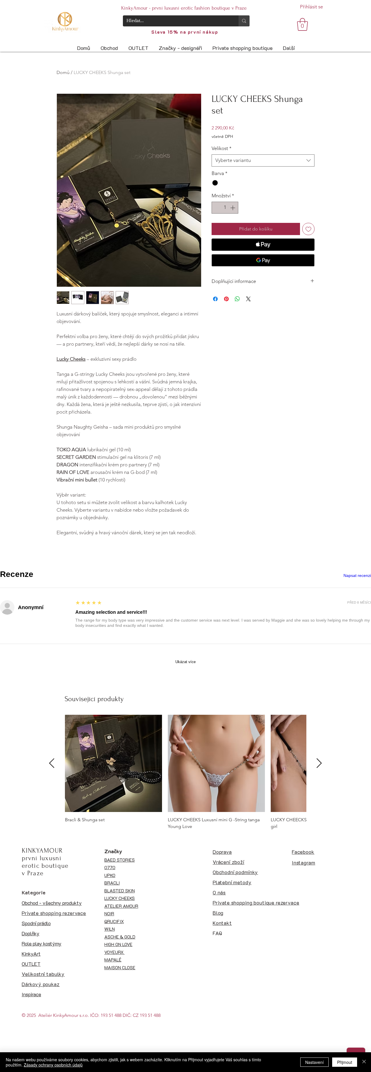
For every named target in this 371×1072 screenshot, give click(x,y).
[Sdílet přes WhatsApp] (237, 298)
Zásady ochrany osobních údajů (53, 1065)
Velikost (222, 148)
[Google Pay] (263, 260)
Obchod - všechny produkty (52, 903)
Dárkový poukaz (41, 984)
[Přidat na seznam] (308, 229)
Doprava (222, 852)
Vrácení (221, 862)
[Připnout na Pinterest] (226, 298)
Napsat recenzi (357, 575)
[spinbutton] (225, 208)
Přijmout (344, 1062)
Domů (63, 72)
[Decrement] (216, 208)
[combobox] (263, 160)
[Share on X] (248, 298)
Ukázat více (185, 662)
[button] (302, 24)
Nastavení (314, 1062)
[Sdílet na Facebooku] (215, 298)
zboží (237, 862)
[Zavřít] (364, 1062)
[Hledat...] (244, 20)
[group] (185, 772)
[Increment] (233, 208)
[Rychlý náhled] (113, 763)
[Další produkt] (319, 763)
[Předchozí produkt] (51, 763)
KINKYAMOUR (42, 850)
